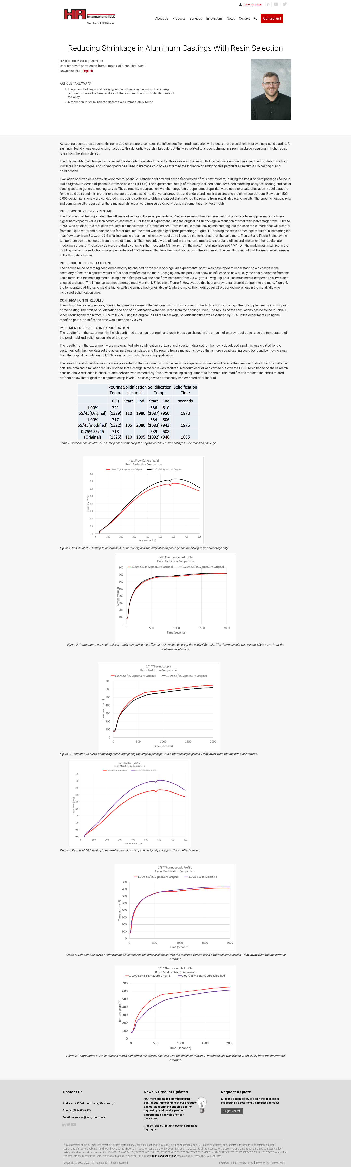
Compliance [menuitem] (278, 1163)
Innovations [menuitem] (214, 18)
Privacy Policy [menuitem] (245, 1163)
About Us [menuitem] (161, 18)
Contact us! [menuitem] (272, 18)
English (87, 71)
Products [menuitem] (178, 18)
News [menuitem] (231, 18)
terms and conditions (164, 1156)
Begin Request (232, 1111)
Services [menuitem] (196, 18)
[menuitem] (255, 18)
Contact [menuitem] (244, 18)
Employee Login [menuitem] (227, 1163)
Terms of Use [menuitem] (262, 1163)
